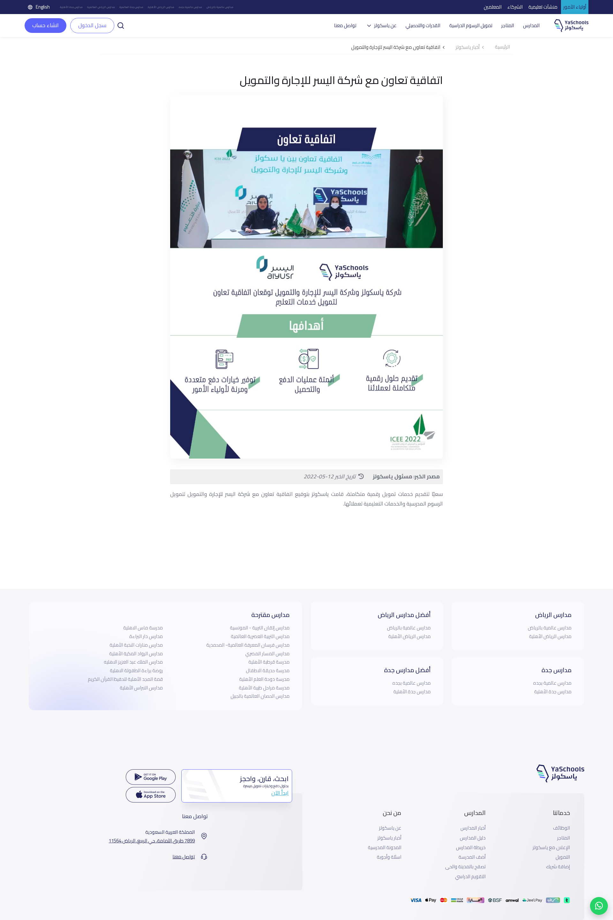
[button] (121, 25)
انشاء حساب (45, 25)
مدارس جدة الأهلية (71, 7)
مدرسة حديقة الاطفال (268, 670)
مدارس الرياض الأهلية (161, 7)
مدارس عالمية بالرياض (220, 7)
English (43, 7)
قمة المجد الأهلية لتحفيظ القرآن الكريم (125, 679)
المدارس (531, 25)
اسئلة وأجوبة (389, 857)
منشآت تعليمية (542, 7)
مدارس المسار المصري (267, 653)
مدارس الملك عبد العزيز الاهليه (133, 662)
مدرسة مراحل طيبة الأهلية (264, 687)
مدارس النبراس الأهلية (141, 687)
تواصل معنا (345, 25)
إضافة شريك (558, 866)
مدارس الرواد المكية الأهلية (136, 653)
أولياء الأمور (574, 7)
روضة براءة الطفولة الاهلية (136, 670)
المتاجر (507, 25)
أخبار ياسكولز (389, 837)
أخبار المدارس (473, 828)
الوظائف (561, 828)
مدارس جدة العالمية (131, 7)
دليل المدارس (473, 837)
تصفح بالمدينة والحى (465, 866)
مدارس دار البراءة (146, 636)
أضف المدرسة (472, 857)
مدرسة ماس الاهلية (143, 627)
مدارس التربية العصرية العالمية (260, 636)
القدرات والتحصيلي (422, 25)
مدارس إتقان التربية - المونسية (260, 627)
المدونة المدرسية (384, 847)
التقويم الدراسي (470, 876)
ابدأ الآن (280, 793)
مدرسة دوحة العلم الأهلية (264, 679)
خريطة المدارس (471, 847)
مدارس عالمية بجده (190, 7)
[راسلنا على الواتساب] (599, 906)
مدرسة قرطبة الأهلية (269, 662)
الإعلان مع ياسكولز (551, 847)
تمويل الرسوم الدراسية (470, 25)
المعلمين (493, 7)
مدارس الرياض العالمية (101, 7)
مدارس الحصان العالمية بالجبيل (260, 696)
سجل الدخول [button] (92, 25)
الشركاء (515, 7)
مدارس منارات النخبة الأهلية (136, 645)
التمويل (563, 857)
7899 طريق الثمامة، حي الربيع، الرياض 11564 (152, 840)
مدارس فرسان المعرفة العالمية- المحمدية (248, 645)
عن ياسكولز (390, 828)
